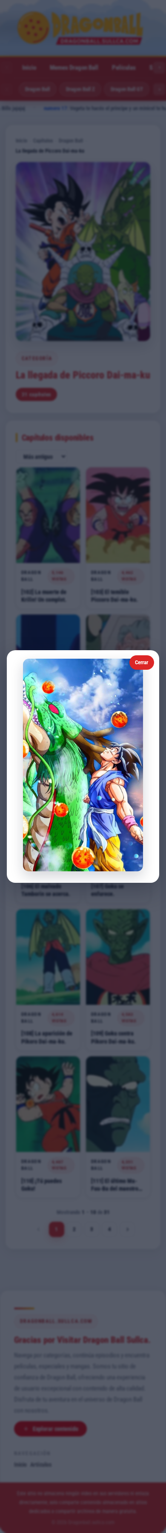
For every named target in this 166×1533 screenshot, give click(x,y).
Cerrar (141, 662)
